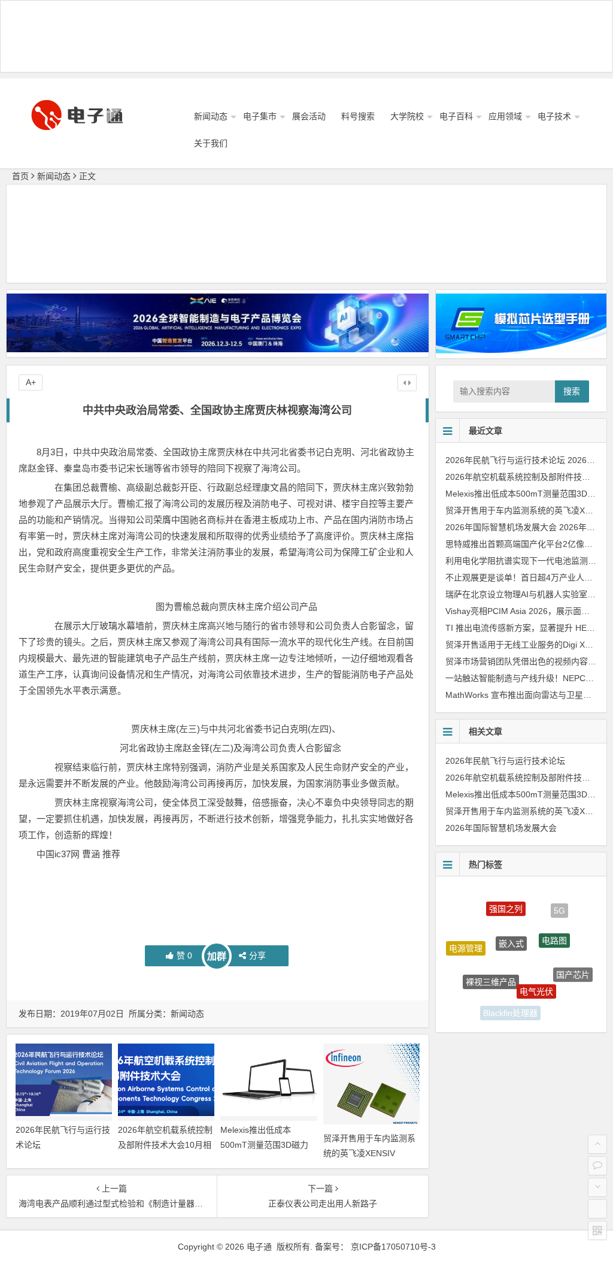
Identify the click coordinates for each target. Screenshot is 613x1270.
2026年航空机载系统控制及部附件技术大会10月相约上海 (165, 1145)
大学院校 (407, 116)
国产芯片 (573, 965)
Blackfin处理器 (510, 1006)
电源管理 (465, 940)
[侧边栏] (407, 382)
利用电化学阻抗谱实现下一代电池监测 (516, 561)
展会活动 (309, 116)
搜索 (571, 391)
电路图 (554, 924)
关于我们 (210, 143)
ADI (553, 1003)
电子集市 (260, 116)
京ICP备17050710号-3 (393, 1246)
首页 (20, 176)
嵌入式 (511, 922)
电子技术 (554, 116)
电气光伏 (536, 972)
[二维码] (597, 1230)
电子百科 (456, 116)
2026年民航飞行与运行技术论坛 (505, 460)
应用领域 (505, 116)
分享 (257, 955)
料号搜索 (358, 116)
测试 (473, 988)
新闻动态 (210, 116)
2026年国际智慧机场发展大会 (501, 527)
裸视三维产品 (491, 963)
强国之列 (506, 898)
